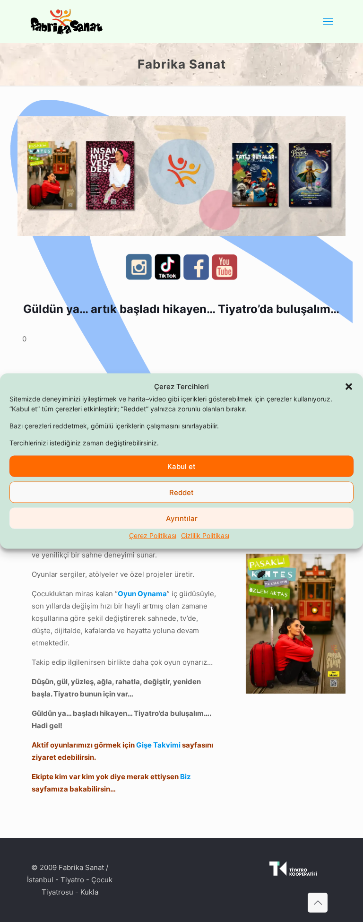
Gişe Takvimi (158, 744)
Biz (185, 776)
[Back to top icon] (318, 903)
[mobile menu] (328, 21)
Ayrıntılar (182, 517)
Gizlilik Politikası (205, 535)
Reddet (181, 491)
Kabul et (181, 465)
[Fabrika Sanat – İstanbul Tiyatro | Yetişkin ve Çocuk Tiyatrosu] (66, 21)
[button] (349, 386)
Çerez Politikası (152, 535)
